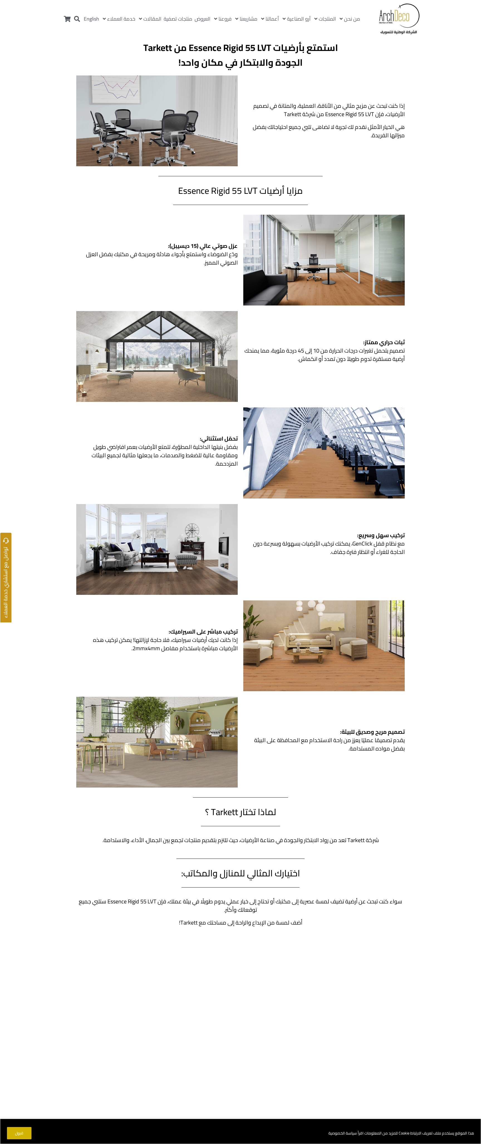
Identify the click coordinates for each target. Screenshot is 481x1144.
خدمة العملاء (121, 18)
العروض (202, 18)
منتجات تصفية (178, 18)
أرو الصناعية (299, 18)
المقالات (152, 18)
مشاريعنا (248, 18)
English (91, 18)
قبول (19, 1133)
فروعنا (225, 18)
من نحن (352, 18)
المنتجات (327, 18)
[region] (240, 1131)
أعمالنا (272, 18)
